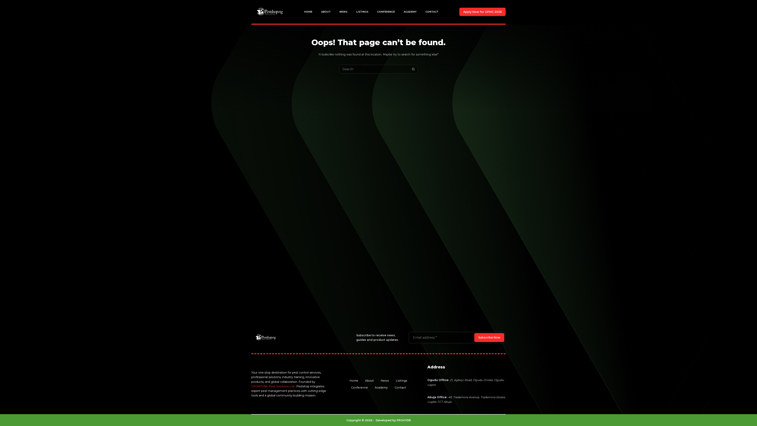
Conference (386, 11)
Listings (362, 11)
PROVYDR (404, 420)
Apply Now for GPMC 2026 (482, 12)
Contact (431, 11)
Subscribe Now (489, 337)
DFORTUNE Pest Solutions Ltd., (273, 386)
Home (308, 11)
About (326, 11)
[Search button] (413, 69)
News (343, 11)
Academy (410, 11)
